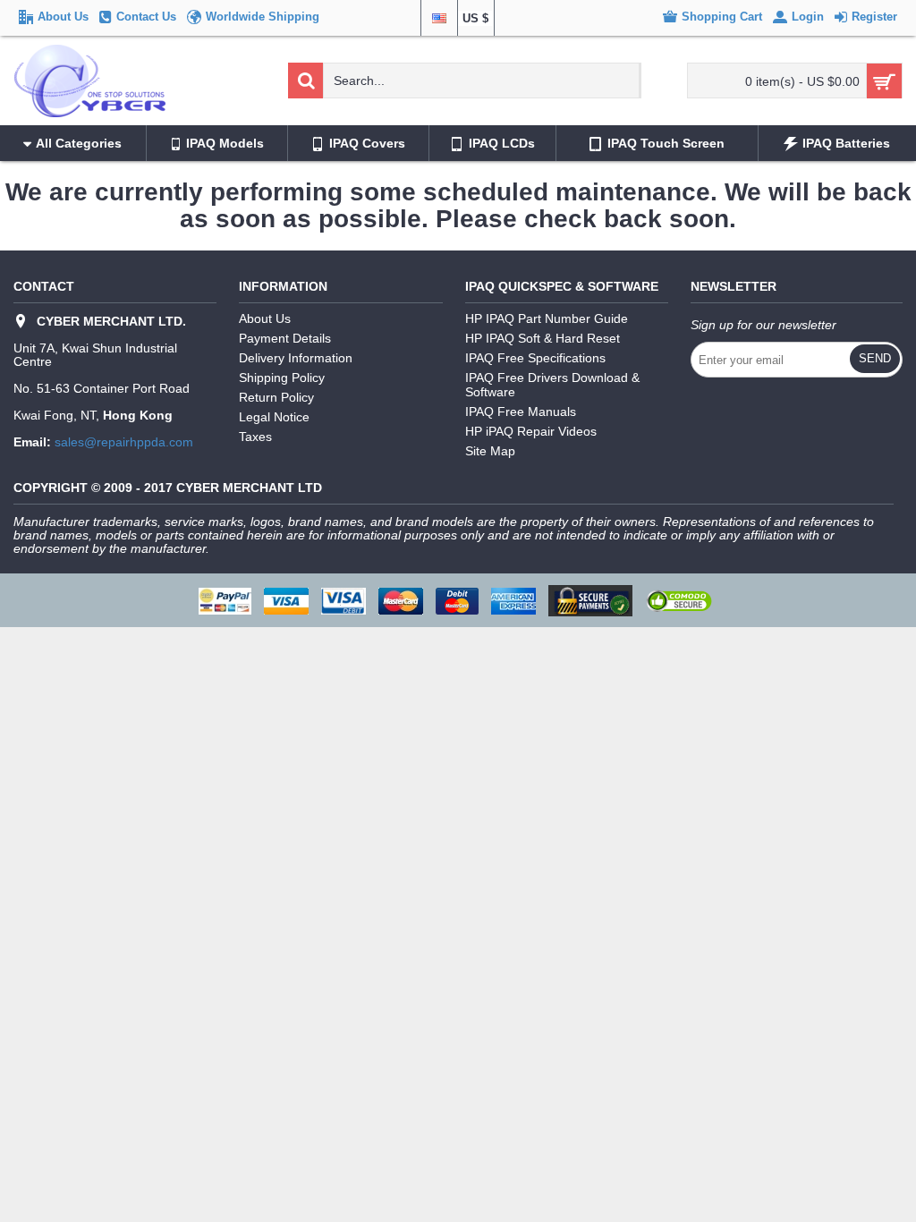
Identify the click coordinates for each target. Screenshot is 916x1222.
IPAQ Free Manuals (520, 411)
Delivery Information (295, 358)
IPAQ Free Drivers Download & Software (552, 384)
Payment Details (285, 338)
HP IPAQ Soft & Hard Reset (542, 338)
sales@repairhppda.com (124, 442)
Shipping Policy (282, 377)
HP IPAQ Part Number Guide (546, 318)
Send (875, 358)
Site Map (490, 451)
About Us (265, 318)
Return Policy (276, 397)
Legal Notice (274, 417)
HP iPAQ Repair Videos (531, 431)
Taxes (255, 436)
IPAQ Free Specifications (535, 358)
